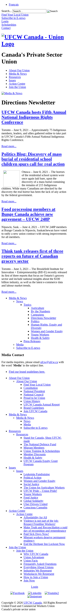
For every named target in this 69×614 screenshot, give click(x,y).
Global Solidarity (33, 500)
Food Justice (31, 497)
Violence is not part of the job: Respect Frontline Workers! (41, 522)
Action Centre (17, 83)
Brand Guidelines (34, 407)
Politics (35, 321)
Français (14, 4)
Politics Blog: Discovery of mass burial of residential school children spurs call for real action (33, 159)
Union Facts (31, 560)
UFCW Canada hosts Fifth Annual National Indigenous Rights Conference (33, 117)
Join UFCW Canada (35, 411)
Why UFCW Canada (36, 554)
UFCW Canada (33, 602)
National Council (33, 394)
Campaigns (37, 314)
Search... (6, 11)
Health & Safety (40, 337)
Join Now (29, 580)
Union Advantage (34, 557)
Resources (15, 77)
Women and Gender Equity (47, 331)
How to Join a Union (36, 577)
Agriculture (37, 308)
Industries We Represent (38, 570)
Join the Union (17, 87)
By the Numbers (40, 311)
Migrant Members (34, 447)
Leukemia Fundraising (37, 474)
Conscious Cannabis (35, 507)
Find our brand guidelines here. (27, 371)
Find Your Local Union (37, 384)
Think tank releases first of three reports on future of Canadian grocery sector (32, 256)
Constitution (31, 387)
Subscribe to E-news (28, 347)
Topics (27, 304)
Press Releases (32, 341)
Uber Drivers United (35, 504)
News (19, 301)
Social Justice (31, 484)
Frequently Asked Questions (40, 563)
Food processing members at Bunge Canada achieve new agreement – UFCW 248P (28, 214)
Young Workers (40, 334)
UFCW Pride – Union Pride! (40, 490)
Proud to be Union (34, 397)
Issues (12, 80)
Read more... (8, 146)
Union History (32, 401)
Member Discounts (35, 454)
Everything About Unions (39, 567)
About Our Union (19, 70)
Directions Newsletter (43, 318)
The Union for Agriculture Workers (44, 487)
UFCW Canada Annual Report (42, 404)
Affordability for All (35, 517)
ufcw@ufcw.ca (49, 362)
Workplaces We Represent (39, 573)
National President (34, 391)
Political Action (32, 477)
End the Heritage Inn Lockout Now (44, 544)
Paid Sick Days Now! (36, 534)
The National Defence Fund (40, 444)
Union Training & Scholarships (42, 451)
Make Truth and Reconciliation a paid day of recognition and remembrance (45, 529)
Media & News (18, 73)
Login (34, 586)
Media (20, 344)
